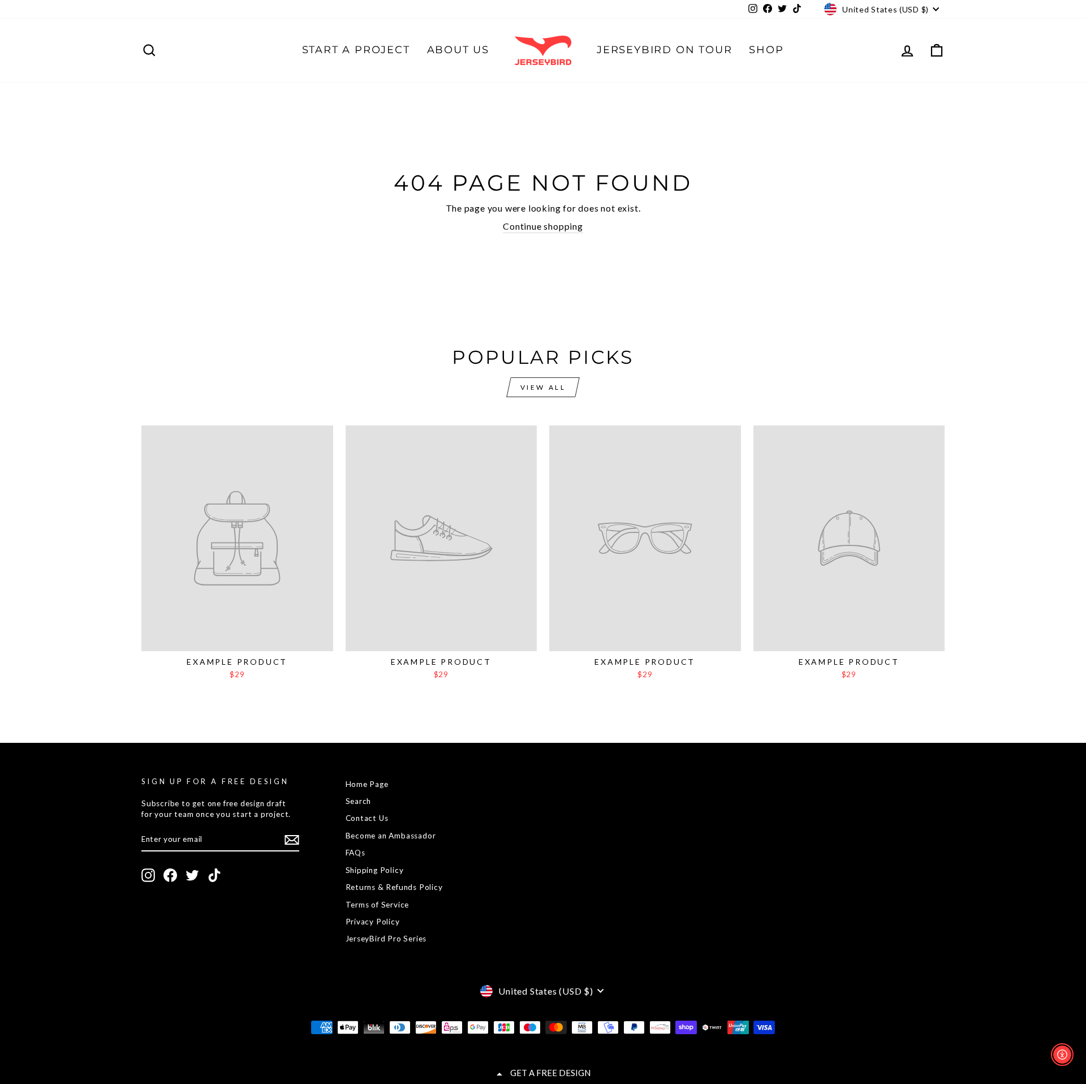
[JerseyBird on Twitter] (192, 875)
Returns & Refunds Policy (394, 887)
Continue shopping (543, 226)
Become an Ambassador (391, 835)
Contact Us (367, 818)
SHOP (766, 50)
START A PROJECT (356, 50)
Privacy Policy (373, 921)
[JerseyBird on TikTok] (214, 875)
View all (543, 387)
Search (359, 801)
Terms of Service (378, 904)
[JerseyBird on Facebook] (170, 875)
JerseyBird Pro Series (386, 938)
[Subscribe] (292, 840)
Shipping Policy (375, 870)
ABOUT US (458, 50)
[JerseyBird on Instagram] (148, 875)
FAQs (355, 852)
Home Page (367, 784)
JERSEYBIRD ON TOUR (664, 50)
